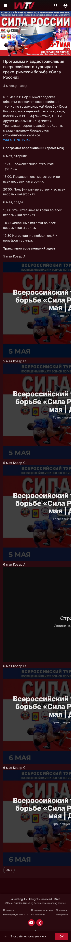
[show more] (5, 936)
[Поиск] (56, 5)
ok (62, 936)
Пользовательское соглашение (42, 912)
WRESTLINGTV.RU (16, 140)
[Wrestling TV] (24, 5)
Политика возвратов (62, 912)
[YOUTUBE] (31, 922)
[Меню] (5, 5)
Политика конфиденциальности (15, 912)
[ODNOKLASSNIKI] (39, 922)
